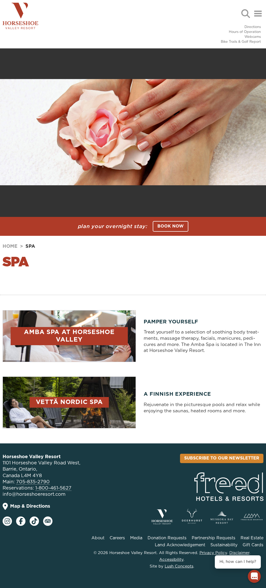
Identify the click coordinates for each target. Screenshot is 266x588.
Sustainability (223, 545)
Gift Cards (253, 545)
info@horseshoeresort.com (34, 494)
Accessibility (171, 560)
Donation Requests (167, 538)
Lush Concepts (179, 566)
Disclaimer (239, 553)
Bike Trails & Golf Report (241, 42)
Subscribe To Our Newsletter (221, 458)
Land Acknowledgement (180, 545)
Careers (117, 538)
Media (136, 538)
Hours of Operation (245, 32)
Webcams (252, 37)
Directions (252, 27)
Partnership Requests (213, 538)
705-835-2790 (33, 482)
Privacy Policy (213, 553)
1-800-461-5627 (53, 488)
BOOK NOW (170, 226)
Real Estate (252, 538)
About (97, 538)
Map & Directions (30, 506)
